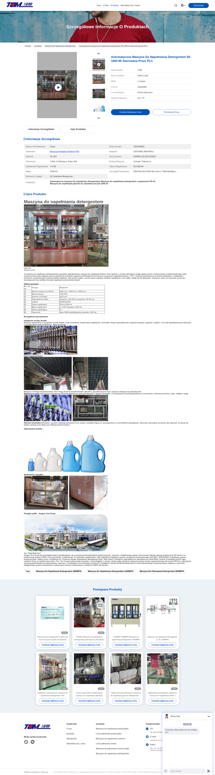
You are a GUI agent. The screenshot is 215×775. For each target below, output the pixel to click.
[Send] (209, 771)
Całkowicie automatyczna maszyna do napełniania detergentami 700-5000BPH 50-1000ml (53, 694)
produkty (114, 5)
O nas (106, 5)
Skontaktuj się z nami (130, 5)
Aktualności (71, 739)
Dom (99, 5)
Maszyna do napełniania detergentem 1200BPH (110, 571)
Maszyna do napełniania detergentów (60, 46)
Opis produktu (78, 129)
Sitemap (44, 772)
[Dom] (37, 729)
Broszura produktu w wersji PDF (64, 151)
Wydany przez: (30, 270)
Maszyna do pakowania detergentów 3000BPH (162, 571)
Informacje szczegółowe (41, 129)
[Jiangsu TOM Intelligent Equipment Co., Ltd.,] (20, 5)
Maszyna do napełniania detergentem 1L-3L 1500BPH (162, 638)
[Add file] (165, 771)
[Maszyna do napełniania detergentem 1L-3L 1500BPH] (162, 615)
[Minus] (208, 716)
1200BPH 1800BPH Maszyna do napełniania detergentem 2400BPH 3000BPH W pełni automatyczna (126, 638)
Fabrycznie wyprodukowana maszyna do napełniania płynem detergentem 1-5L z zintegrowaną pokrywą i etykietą (126, 694)
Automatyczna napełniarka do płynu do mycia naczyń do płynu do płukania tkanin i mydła (52, 638)
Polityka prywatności (32, 772)
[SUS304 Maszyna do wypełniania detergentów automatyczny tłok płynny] (89, 615)
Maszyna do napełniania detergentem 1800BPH (58, 571)
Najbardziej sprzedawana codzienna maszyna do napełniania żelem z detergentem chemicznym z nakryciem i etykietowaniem (162, 694)
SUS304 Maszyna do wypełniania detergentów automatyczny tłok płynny (89, 638)
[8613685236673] (26, 742)
